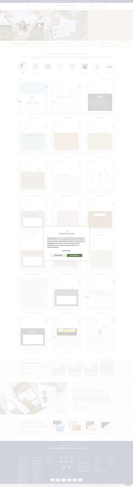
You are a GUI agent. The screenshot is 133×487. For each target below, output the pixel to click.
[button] (66, 251)
